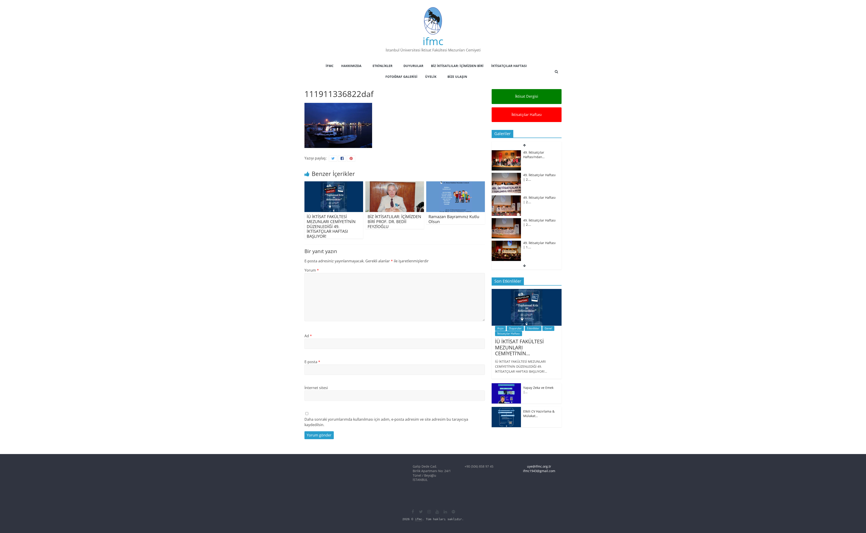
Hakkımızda (351, 66)
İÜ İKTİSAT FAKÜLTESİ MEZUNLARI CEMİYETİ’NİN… (519, 347)
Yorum (311, 270)
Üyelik (430, 76)
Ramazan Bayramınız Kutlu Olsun (453, 219)
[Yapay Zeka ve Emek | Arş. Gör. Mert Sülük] (506, 385)
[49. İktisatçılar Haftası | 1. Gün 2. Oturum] (506, 220)
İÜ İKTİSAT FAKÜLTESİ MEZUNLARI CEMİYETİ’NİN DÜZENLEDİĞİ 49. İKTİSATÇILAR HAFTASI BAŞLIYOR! (331, 226)
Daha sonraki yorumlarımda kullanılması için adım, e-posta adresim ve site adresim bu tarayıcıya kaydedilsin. (386, 422)
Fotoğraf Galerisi (401, 76)
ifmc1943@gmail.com (539, 471)
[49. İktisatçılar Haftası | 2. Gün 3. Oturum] (506, 152)
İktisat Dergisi (526, 96)
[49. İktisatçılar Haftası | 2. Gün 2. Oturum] (506, 175)
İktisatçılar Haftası (509, 66)
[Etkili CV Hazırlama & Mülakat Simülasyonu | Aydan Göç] (506, 409)
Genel (548, 328)
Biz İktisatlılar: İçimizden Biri (457, 66)
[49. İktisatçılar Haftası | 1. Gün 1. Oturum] (506, 243)
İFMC (330, 66)
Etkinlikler (382, 66)
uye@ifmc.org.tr (539, 466)
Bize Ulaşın (457, 76)
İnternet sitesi (316, 387)
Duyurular (413, 66)
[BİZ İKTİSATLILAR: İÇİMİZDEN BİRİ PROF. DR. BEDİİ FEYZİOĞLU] (394, 184)
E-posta (312, 361)
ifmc (433, 41)
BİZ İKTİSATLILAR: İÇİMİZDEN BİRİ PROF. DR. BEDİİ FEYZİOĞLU (394, 221)
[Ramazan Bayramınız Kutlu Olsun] (455, 184)
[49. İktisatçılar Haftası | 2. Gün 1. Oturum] (506, 198)
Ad (308, 335)
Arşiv (500, 328)
